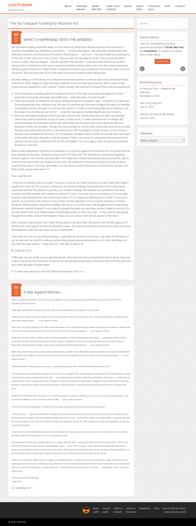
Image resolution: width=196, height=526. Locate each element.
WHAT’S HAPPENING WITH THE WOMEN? (58, 39)
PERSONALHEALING (81, 8)
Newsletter (145, 508)
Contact (180, 6)
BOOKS (128, 6)
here (81, 271)
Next (182, 68)
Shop (168, 6)
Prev (142, 68)
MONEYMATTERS (97, 8)
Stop (163, 64)
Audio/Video (140, 8)
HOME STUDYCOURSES (113, 8)
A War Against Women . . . (44, 292)
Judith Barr (20, 4)
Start (161, 64)
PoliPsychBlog (154, 8)
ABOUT (68, 6)
